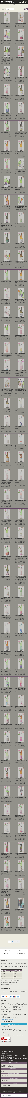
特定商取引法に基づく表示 (8, 1051)
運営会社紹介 (5, 1053)
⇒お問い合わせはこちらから (13, 1024)
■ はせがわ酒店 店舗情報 (7, 1019)
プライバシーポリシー (7, 1050)
